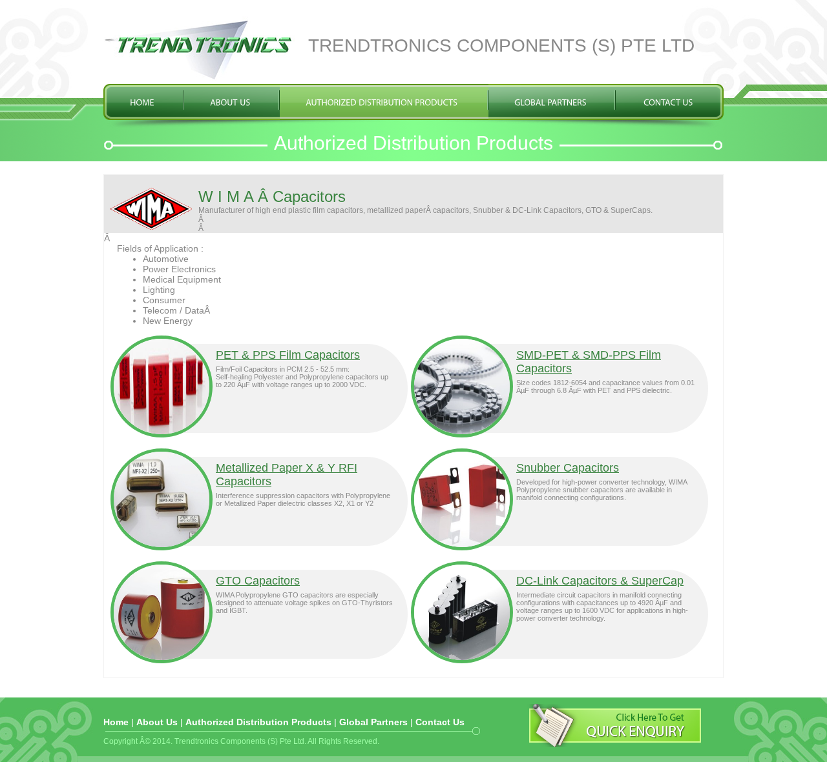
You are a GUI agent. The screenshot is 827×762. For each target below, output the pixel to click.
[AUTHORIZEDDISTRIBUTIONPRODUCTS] (381, 103)
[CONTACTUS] (668, 103)
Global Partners (373, 722)
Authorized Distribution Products (258, 722)
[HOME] (142, 103)
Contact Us (440, 722)
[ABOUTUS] (230, 103)
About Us (157, 722)
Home (116, 722)
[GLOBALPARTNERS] (550, 103)
